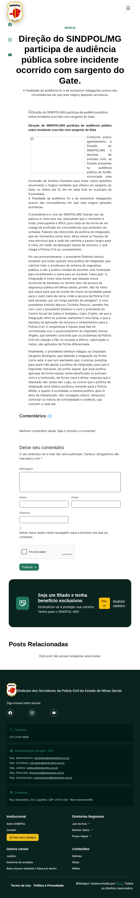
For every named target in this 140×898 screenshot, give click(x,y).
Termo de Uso (21, 885)
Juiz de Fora (79, 823)
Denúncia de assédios (20, 862)
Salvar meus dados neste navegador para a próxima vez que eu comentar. (63, 535)
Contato (11, 829)
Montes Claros (81, 829)
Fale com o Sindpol (24, 837)
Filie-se (104, 603)
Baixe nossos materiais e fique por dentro (32, 868)
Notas (75, 862)
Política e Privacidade (49, 885)
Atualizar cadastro (119, 603)
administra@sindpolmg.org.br (51, 757)
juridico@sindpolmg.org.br (42, 767)
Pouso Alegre (80, 836)
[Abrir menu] (128, 8)
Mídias (76, 868)
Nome (23, 497)
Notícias (77, 856)
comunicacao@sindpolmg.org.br (53, 777)
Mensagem (26, 468)
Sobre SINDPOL (16, 823)
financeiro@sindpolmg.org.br (47, 772)
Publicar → (29, 567)
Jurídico (11, 856)
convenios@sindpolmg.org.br (47, 762)
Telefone (24, 513)
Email (74, 497)
